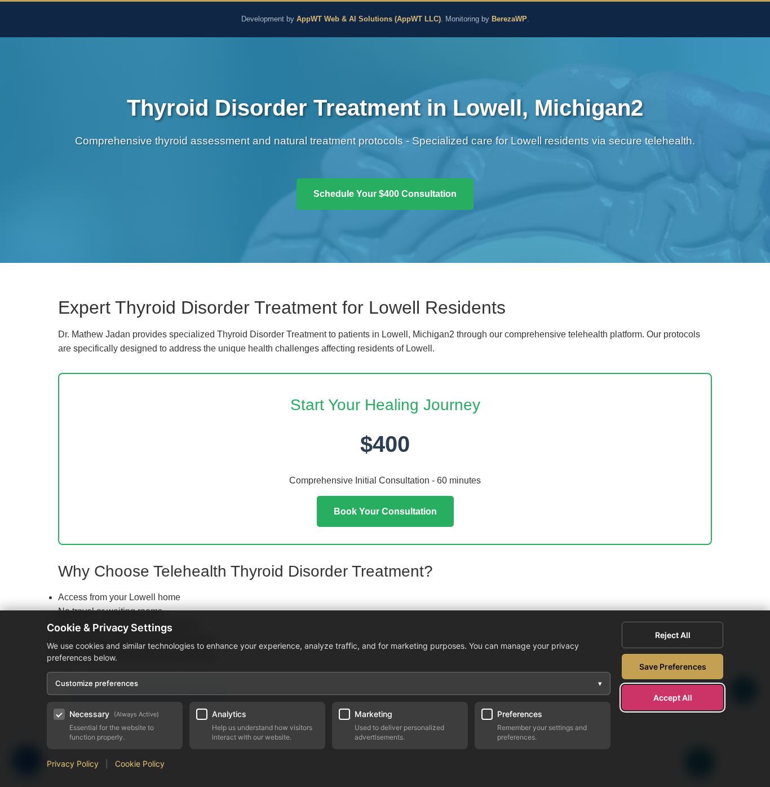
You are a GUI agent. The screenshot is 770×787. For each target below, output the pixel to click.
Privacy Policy (73, 763)
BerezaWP (509, 19)
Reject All (673, 635)
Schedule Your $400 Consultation (385, 194)
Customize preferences (328, 683)
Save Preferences (672, 666)
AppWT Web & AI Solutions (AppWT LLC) (369, 19)
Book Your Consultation (385, 511)
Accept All (672, 697)
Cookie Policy (140, 763)
